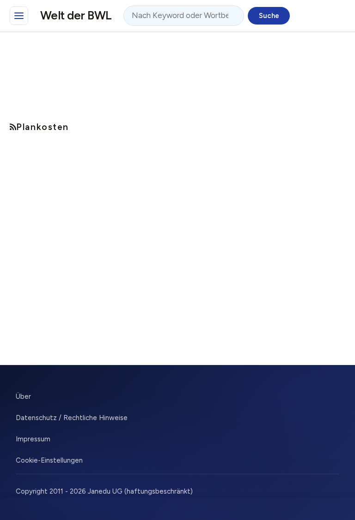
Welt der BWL (76, 15)
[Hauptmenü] (19, 15)
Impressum (33, 439)
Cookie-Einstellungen (49, 460)
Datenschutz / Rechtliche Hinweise (72, 418)
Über (23, 396)
